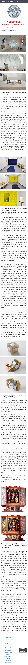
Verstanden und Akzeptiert (23, 650)
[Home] (14, 11)
